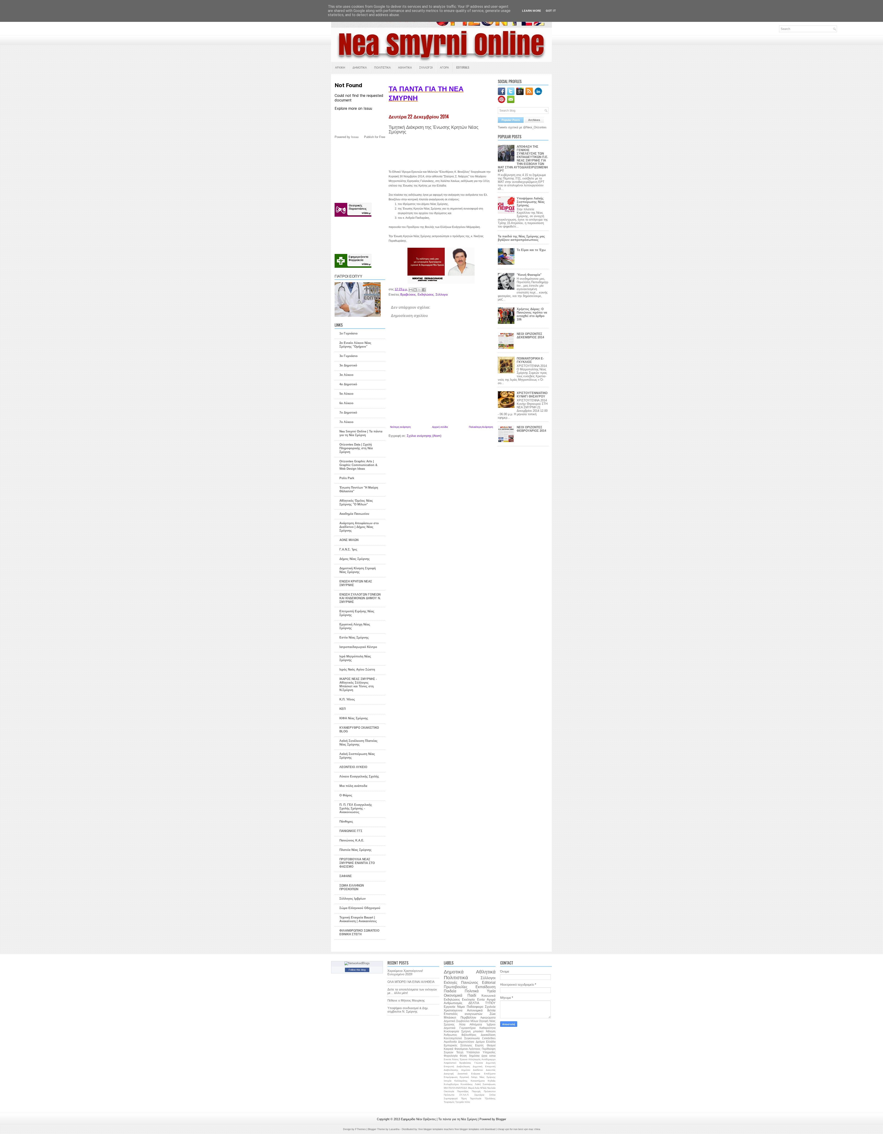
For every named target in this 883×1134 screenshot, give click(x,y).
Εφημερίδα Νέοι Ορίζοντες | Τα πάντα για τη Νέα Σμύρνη (439, 1119)
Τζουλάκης (490, 1098)
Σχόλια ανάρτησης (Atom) (424, 435)
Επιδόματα (490, 1073)
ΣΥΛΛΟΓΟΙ (426, 67)
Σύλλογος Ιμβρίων (352, 898)
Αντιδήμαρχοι (489, 1059)
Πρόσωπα (449, 1095)
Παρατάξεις (463, 1091)
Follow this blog (357, 969)
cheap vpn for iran (507, 1129)
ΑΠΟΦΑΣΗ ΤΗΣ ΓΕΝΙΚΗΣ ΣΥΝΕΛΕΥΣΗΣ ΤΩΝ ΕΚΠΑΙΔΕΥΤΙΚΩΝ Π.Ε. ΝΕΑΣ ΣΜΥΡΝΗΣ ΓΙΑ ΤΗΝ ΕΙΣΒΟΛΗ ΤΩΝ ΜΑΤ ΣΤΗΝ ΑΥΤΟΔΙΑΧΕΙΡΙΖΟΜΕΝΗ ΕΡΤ (523, 159)
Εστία (481, 999)
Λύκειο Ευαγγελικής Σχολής (359, 776)
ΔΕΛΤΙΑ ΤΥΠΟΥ (482, 1003)
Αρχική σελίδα (440, 427)
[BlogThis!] (415, 290)
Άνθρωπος (450, 1034)
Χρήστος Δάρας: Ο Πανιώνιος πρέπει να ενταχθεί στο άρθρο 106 (532, 314)
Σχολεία (490, 1006)
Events (447, 1059)
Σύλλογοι (442, 294)
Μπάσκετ (450, 1017)
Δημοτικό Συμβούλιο (457, 1020)
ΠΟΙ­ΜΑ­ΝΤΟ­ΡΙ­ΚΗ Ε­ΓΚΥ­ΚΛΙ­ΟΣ (530, 360)
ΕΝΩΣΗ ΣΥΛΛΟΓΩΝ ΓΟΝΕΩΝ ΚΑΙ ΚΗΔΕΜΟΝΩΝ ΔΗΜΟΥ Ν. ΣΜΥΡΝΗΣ (360, 598)
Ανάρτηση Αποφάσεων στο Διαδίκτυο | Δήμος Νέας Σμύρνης (359, 526)
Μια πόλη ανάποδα (353, 786)
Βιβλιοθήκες (469, 1034)
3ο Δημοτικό (348, 365)
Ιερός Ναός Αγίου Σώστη (357, 669)
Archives (534, 120)
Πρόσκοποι (490, 1091)
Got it (551, 10)
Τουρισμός (449, 1102)
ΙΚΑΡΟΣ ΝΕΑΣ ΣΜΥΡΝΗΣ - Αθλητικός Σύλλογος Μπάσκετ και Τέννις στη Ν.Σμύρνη (358, 684)
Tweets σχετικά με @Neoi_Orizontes (522, 127)
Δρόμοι (480, 1041)
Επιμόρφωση (451, 1077)
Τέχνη (464, 1098)
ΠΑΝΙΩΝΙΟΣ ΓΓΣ (350, 831)
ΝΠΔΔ (483, 1088)
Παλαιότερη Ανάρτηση (481, 427)
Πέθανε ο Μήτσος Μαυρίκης (406, 1000)
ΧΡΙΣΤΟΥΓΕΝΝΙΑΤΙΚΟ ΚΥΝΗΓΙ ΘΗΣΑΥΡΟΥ (532, 394)
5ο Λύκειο (346, 393)
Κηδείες (492, 1080)
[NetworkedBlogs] (357, 963)
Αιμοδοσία (450, 1041)
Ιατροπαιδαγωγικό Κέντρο (358, 647)
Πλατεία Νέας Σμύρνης (355, 850)
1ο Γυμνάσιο (348, 333)
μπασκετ (478, 1031)
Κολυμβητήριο (451, 1084)
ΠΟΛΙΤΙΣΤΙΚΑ (382, 67)
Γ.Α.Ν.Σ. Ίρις (348, 549)
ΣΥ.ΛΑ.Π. (464, 1095)
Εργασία (449, 1006)
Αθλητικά (486, 971)
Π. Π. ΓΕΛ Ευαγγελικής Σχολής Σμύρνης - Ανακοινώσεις (355, 808)
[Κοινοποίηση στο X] (419, 290)
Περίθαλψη (489, 1048)
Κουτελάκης (467, 1084)
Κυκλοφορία (451, 1031)
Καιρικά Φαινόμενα (456, 1048)
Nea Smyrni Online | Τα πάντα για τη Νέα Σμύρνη (360, 433)
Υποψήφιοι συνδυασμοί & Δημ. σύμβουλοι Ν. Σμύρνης (407, 1009)
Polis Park (346, 478)
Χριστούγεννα (453, 1010)
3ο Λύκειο (346, 375)
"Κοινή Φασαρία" (529, 274)
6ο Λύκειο (346, 403)
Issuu (354, 137)
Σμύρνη (466, 1031)
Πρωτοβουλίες (455, 987)
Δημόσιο (465, 1070)
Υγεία (491, 991)
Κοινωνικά (489, 995)
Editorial (489, 982)
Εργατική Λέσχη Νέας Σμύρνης (478, 1077)
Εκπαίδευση (486, 987)
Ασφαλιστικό (450, 1063)
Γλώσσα (478, 1063)
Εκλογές (450, 982)
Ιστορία (447, 1080)
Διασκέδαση (488, 1034)
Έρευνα (463, 1059)
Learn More (531, 10)
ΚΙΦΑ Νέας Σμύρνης (353, 718)
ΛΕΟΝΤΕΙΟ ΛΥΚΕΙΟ (353, 767)
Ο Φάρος (345, 795)
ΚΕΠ (342, 709)
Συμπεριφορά (451, 1098)
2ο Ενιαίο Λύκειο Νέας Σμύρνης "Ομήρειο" (355, 344)
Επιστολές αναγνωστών (463, 1014)
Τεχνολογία (475, 1098)
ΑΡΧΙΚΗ (340, 67)
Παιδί (471, 995)
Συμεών (448, 1052)
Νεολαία (491, 1088)
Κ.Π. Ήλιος (347, 699)
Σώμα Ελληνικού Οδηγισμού (359, 908)
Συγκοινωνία (472, 1038)
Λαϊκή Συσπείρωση (485, 1084)
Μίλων (474, 1020)
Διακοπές (491, 1070)
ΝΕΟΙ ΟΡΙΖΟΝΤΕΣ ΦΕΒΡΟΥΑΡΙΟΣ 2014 (531, 429)
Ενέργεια (475, 1073)
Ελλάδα (491, 1041)
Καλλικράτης (460, 1080)
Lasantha (394, 1129)
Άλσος (455, 1059)
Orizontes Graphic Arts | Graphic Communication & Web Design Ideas (358, 465)
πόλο (467, 1102)
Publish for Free (374, 137)
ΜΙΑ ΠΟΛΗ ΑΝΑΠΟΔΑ (455, 1088)
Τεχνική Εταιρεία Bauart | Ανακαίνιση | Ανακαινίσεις (358, 919)
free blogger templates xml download (475, 1129)
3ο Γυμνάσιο (348, 356)
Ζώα (493, 1014)
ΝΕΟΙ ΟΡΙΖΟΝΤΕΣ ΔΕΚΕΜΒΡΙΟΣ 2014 (530, 335)
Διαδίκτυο (478, 1070)
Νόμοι (461, 1006)
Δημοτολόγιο (466, 1041)
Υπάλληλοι (473, 1052)
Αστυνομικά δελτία (481, 1010)
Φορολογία (451, 1055)
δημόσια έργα (478, 1055)
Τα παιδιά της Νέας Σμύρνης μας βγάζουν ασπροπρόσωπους (521, 238)
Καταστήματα (478, 1080)
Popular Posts (511, 120)
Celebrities (489, 1038)
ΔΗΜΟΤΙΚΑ (360, 67)
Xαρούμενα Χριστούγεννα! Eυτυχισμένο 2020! (405, 972)
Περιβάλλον (468, 1017)
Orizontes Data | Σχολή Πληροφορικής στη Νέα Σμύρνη (356, 448)
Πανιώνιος (469, 982)
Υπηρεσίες (489, 1052)
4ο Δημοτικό (348, 384)
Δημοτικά (454, 971)
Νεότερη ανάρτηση (400, 427)
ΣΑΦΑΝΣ (345, 876)
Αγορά (491, 999)
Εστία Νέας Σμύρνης (354, 637)
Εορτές (479, 1045)
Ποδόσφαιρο (475, 1006)
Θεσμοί (491, 1045)
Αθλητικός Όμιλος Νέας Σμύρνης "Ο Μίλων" (356, 502)
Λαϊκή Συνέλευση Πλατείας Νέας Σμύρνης (358, 742)
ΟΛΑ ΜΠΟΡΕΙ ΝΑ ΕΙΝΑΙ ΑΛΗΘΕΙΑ (411, 982)
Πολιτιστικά (456, 977)
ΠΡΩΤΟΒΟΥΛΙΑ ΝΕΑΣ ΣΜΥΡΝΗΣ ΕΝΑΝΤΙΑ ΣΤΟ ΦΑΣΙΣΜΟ (357, 863)
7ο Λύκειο (346, 422)
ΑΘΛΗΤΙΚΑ (405, 67)
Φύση (463, 1055)
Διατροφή (449, 1073)
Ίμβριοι (491, 1024)
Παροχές (476, 1091)
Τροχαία (459, 1102)
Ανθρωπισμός (453, 1003)
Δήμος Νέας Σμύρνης (354, 559)
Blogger (501, 1119)
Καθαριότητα (487, 1027)
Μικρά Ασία (473, 1088)
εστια (492, 1055)
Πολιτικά (472, 991)
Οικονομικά (453, 995)
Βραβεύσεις (408, 294)
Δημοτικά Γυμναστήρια (460, 1027)
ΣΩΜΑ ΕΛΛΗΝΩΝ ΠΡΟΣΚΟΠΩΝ (351, 887)
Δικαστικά (462, 1073)
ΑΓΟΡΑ (444, 67)
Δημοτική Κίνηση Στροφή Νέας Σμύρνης (357, 570)
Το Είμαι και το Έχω (531, 250)
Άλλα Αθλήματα (470, 1024)
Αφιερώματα (488, 1017)
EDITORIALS (462, 67)
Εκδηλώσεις (426, 294)
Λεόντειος (475, 1048)
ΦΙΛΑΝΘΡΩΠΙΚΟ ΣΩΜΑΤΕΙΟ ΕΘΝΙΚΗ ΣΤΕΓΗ (359, 932)
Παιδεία (450, 991)
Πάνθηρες (346, 821)
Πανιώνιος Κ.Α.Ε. (351, 840)
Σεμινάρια (479, 1095)
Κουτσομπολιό (453, 1038)
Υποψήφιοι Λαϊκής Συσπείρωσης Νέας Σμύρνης (531, 202)
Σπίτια (492, 1095)
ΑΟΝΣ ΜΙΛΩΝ (348, 540)
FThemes (361, 1129)
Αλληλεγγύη (474, 1059)
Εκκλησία (468, 999)
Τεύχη (459, 1052)
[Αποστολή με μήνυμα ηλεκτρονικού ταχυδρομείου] (410, 290)
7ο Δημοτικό (348, 412)
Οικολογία (449, 1091)
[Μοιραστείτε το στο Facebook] (423, 290)
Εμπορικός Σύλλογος (458, 1045)
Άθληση (491, 1031)
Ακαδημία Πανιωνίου (354, 513)
